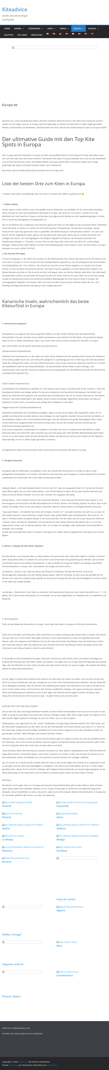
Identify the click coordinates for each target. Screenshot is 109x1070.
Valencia (61, 828)
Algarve (60, 910)
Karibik (17, 28)
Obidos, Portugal (11, 934)
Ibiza (59, 945)
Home (7, 28)
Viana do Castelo (65, 899)
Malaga (60, 839)
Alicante (6, 861)
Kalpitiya (8, 35)
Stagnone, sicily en (12, 964)
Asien (50, 28)
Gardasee (61, 850)
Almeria (6, 817)
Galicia (6, 828)
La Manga (7, 839)
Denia (59, 817)
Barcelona (36, 35)
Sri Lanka (22, 35)
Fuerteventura (64, 975)
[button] (22, 28)
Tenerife (6, 806)
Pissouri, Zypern (11, 996)
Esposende (62, 806)
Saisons (92, 28)
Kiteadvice (14, 9)
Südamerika (34, 28)
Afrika (63, 28)
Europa (77, 28)
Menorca (7, 850)
